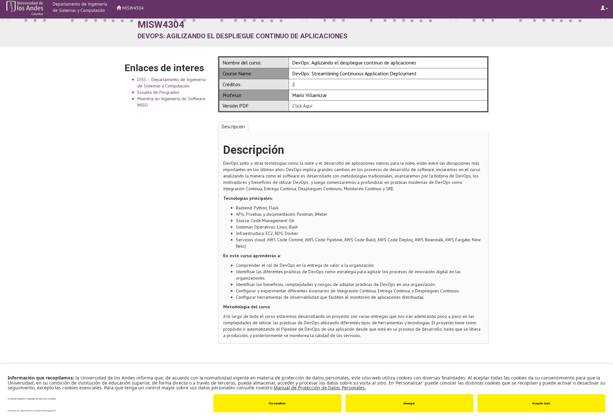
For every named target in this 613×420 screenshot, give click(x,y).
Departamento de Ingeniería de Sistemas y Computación (80, 7)
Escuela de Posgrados (158, 92)
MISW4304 (132, 8)
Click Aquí (302, 105)
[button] (25, 8)
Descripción (233, 127)
